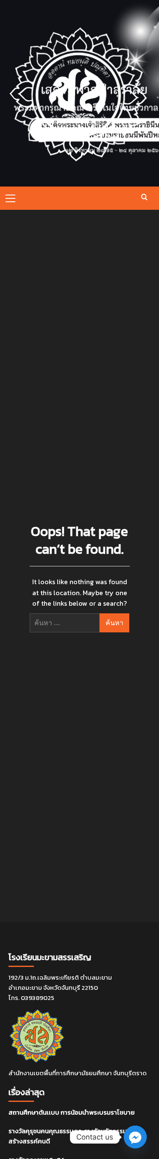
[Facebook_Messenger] (135, 1137)
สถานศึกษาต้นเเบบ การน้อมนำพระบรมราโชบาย (71, 1112)
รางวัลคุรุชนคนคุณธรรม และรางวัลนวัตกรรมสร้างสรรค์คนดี (67, 1136)
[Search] (144, 197)
